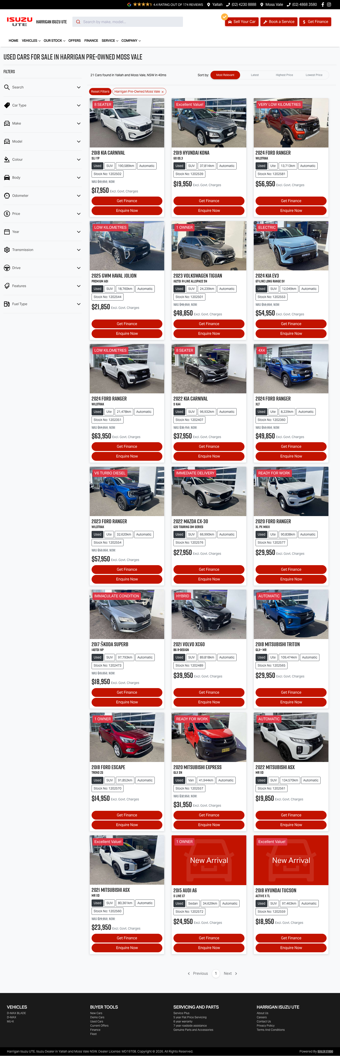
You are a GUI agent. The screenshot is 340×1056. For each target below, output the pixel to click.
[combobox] (127, 22)
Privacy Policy (266, 1025)
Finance (91, 40)
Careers (262, 1017)
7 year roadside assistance (190, 1025)
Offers (74, 40)
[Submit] (77, 22)
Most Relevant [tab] (225, 75)
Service (108, 40)
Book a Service (281, 21)
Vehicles (29, 40)
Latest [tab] (255, 75)
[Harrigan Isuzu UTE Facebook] (324, 4)
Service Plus (181, 1013)
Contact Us (264, 1021)
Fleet (93, 1034)
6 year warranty (182, 1021)
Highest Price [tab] (284, 75)
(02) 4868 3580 (304, 4)
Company (129, 40)
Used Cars (96, 1021)
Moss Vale (274, 4)
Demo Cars (97, 1017)
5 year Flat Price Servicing (190, 1017)
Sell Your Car (244, 21)
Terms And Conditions (271, 1029)
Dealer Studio (325, 1051)
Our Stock (53, 40)
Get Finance (317, 21)
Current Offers (99, 1025)
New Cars (96, 1013)
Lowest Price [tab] (314, 75)
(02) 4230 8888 (244, 4)
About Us (262, 1013)
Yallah (217, 4)
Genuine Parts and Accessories (193, 1029)
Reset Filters (100, 91)
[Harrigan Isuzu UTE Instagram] (330, 4)
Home (13, 40)
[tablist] (269, 75)
